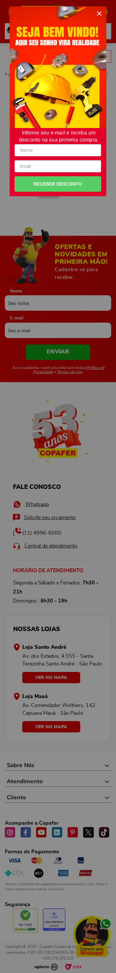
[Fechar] (99, 13)
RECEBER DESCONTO (58, 184)
